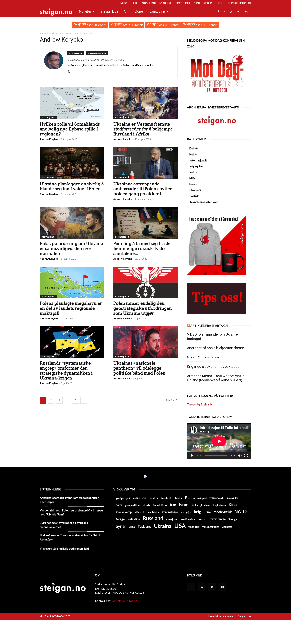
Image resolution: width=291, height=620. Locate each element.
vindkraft (227, 526)
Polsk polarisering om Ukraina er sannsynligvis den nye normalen (71, 248)
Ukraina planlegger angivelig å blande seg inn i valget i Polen (72, 186)
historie (146, 505)
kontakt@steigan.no (124, 601)
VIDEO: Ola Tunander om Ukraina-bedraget (212, 336)
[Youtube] (238, 11)
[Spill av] (192, 455)
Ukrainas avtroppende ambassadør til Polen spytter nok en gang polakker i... (142, 188)
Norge (197, 2)
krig (197, 512)
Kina (233, 505)
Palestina (133, 519)
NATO (240, 511)
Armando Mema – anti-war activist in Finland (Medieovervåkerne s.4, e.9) (215, 378)
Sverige (232, 519)
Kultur (178, 2)
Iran (173, 505)
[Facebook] (218, 11)
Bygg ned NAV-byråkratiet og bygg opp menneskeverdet (64, 525)
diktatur (178, 498)
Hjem (43, 33)
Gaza (119, 505)
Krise (207, 512)
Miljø (187, 2)
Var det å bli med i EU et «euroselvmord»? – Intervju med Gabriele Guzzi (71, 512)
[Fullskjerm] (246, 455)
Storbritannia (217, 519)
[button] (246, 12)
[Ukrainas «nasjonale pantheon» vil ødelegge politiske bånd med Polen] (145, 342)
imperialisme (160, 505)
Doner (139, 11)
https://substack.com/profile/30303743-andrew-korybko (96, 60)
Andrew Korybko (49, 139)
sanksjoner (172, 519)
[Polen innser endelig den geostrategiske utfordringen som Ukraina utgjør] (145, 282)
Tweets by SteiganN (199, 404)
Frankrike (231, 498)
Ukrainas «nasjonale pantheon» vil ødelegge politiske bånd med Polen (139, 368)
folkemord (216, 498)
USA (180, 525)
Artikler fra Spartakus (209, 325)
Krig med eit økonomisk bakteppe (213, 366)
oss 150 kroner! (96, 25)
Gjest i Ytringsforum (203, 357)
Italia (195, 505)
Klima (138, 512)
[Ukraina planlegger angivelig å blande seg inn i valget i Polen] (72, 163)
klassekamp (124, 512)
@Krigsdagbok (123, 498)
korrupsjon (186, 512)
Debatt (123, 2)
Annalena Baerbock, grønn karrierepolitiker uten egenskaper (69, 500)
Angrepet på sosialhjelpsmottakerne (215, 348)
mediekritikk (223, 512)
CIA (144, 498)
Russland (153, 518)
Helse (134, 2)
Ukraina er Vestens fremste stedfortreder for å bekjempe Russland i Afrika (143, 129)
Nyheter (85, 11)
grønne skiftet (132, 505)
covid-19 (153, 498)
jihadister (206, 505)
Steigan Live (109, 11)
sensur (201, 519)
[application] (219, 441)
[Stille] (240, 455)
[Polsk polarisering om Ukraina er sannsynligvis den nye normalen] (72, 223)
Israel (184, 504)
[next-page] (83, 400)
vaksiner (194, 526)
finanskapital (200, 498)
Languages (158, 11)
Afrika (136, 498)
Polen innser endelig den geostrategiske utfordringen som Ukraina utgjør (142, 308)
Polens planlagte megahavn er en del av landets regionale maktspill (71, 308)
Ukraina (163, 526)
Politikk (220, 2)
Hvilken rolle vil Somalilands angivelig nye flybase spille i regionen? (70, 129)
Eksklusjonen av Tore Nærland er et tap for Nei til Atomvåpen (70, 537)
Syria (120, 526)
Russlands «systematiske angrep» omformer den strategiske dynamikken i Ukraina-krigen (66, 370)
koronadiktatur (151, 512)
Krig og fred (165, 2)
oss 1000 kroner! (206, 25)
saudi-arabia (188, 519)
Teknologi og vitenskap (239, 2)
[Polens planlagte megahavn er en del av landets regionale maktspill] (72, 282)
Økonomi (208, 2)
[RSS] (225, 11)
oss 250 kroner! (132, 25)
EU (188, 498)
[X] (231, 11)
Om (126, 11)
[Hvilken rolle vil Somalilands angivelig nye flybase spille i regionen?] (72, 103)
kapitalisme (219, 505)
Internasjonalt (148, 2)
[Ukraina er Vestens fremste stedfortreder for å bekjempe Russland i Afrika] (145, 103)
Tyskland (144, 526)
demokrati (166, 498)
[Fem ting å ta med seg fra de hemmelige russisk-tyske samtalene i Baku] (145, 223)
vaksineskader (210, 526)
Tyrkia (131, 526)
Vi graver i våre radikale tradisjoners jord (64, 548)
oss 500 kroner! (168, 25)
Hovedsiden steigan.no (221, 616)
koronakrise (170, 512)
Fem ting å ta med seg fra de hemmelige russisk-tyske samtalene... (142, 248)
